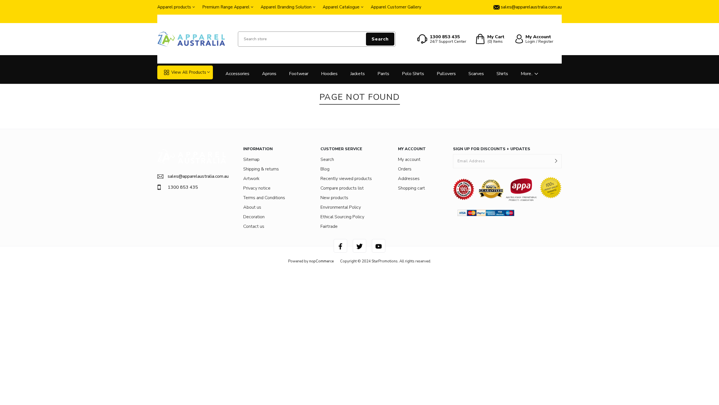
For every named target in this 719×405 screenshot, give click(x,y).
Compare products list (342, 188)
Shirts (502, 74)
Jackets (357, 74)
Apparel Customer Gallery (396, 7)
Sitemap (251, 159)
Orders (404, 169)
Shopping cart (411, 188)
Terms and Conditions (264, 198)
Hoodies (329, 74)
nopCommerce (321, 261)
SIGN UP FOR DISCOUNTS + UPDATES (491, 149)
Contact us (253, 226)
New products (334, 198)
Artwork (251, 179)
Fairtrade (329, 226)
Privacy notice (256, 188)
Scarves (476, 74)
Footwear (298, 74)
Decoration (254, 217)
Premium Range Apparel (225, 7)
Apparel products (174, 7)
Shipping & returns (261, 169)
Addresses (409, 179)
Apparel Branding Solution (286, 7)
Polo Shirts (413, 74)
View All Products (188, 72)
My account (409, 159)
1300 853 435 (183, 187)
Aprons (269, 74)
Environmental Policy (340, 207)
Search (380, 39)
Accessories (237, 74)
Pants (383, 74)
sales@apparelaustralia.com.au (197, 176)
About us (252, 207)
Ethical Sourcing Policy (342, 217)
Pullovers (446, 74)
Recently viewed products (346, 179)
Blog (324, 169)
